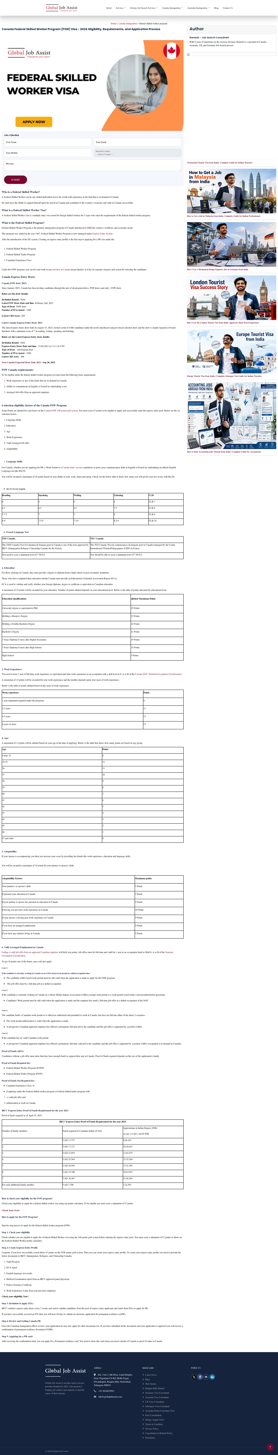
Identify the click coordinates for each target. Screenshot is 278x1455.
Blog (216, 7)
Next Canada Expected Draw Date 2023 (21, 362)
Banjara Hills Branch (154, 1388)
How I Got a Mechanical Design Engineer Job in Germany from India (217, 269)
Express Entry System (102, 233)
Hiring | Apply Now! (154, 1419)
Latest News (151, 1374)
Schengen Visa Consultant (157, 1406)
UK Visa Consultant (154, 1401)
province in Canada (61, 269)
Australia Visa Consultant (157, 1397)
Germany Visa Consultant (157, 1392)
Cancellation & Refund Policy (159, 1433)
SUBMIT (15, 179)
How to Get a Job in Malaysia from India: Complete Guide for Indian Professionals (223, 215)
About (109, 7)
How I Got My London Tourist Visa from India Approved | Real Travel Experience (223, 322)
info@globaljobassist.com (110, 1396)
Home (114, 23)
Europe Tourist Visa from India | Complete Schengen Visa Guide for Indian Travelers (224, 376)
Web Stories (150, 1383)
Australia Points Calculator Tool (159, 1410)
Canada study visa (70, 467)
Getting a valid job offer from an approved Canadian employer (30, 952)
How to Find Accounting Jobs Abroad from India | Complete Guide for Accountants (224, 451)
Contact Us (228, 7)
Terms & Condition (154, 1424)
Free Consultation (153, 1415)
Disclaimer (150, 1437)
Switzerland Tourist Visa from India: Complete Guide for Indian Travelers (219, 162)
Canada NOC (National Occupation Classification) (158, 673)
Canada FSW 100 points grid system (61, 410)
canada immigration (128, 23)
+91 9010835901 (106, 1390)
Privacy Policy (152, 1428)
